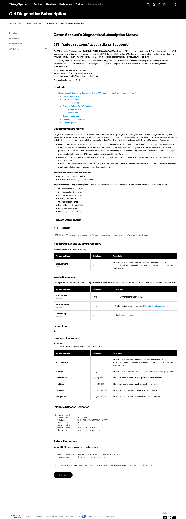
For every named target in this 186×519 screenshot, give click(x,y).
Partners (80, 4)
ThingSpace (18, 4)
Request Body (72, 112)
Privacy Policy (39, 516)
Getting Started (15, 43)
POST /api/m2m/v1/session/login (154, 306)
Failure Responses (70, 122)
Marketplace (65, 4)
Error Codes (93, 465)
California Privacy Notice (54, 516)
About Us (28, 516)
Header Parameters (75, 109)
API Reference (51, 23)
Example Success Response (74, 119)
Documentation (95, 4)
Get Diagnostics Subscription (73, 23)
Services (38, 4)
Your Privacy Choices (73, 516)
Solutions (51, 4)
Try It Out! (63, 475)
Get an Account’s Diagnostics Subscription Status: (97, 93)
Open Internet (110, 516)
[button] (164, 4)
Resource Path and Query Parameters (77, 106)
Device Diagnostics (33, 23)
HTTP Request (73, 103)
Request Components (71, 99)
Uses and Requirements (72, 96)
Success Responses (71, 116)
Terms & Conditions (96, 516)
